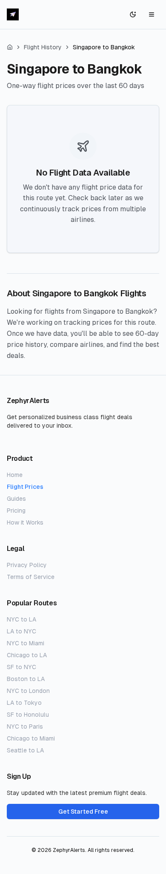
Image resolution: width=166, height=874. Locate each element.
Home (15, 474)
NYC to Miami (25, 643)
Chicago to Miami (31, 738)
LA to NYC (21, 631)
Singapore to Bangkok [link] (104, 47)
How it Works (25, 522)
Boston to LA (26, 678)
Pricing (16, 510)
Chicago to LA (27, 655)
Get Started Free (83, 811)
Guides (16, 498)
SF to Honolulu (28, 714)
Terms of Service (30, 576)
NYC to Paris (25, 726)
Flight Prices (25, 486)
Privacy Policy (27, 565)
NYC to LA (21, 619)
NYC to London (28, 690)
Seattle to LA (25, 750)
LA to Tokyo (24, 702)
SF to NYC (21, 667)
